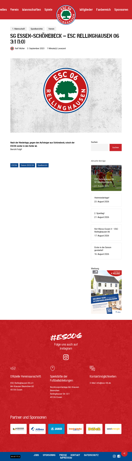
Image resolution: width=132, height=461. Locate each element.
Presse (63, 455)
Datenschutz (91, 455)
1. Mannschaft (18, 29)
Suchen (94, 142)
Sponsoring (49, 455)
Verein (51, 29)
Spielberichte (37, 29)
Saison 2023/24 (27, 165)
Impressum (66, 457)
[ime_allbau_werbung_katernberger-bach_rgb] (106, 315)
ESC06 (14, 165)
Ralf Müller (20, 48)
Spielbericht (42, 165)
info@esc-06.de (103, 383)
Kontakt (75, 455)
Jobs (36, 455)
